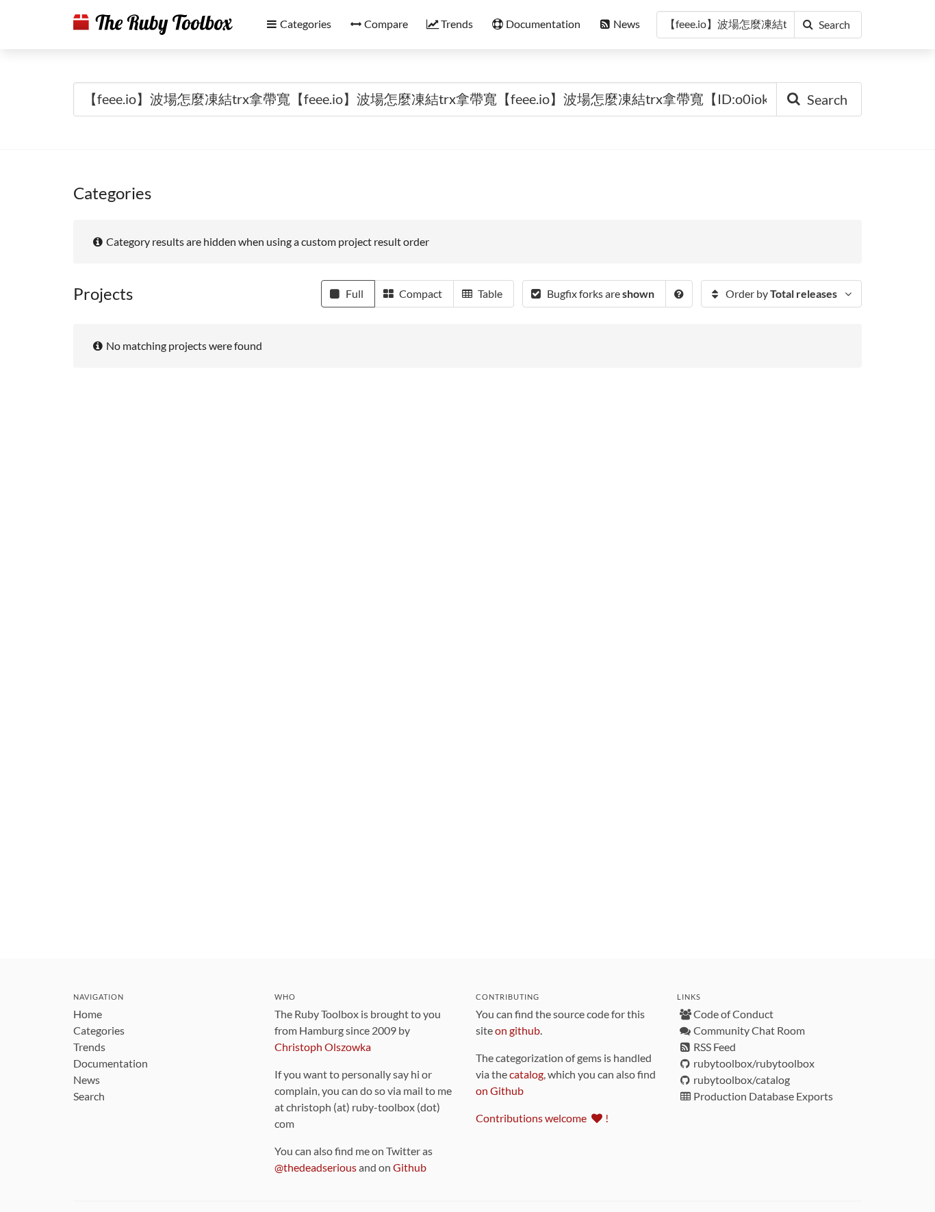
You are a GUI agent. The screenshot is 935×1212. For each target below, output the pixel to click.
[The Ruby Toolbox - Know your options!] (153, 24)
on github (517, 1030)
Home (87, 1013)
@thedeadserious (315, 1167)
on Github (500, 1090)
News (86, 1079)
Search (89, 1095)
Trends (89, 1046)
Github (409, 1167)
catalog (526, 1074)
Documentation (110, 1063)
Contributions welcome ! (542, 1117)
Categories (99, 1030)
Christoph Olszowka (322, 1046)
